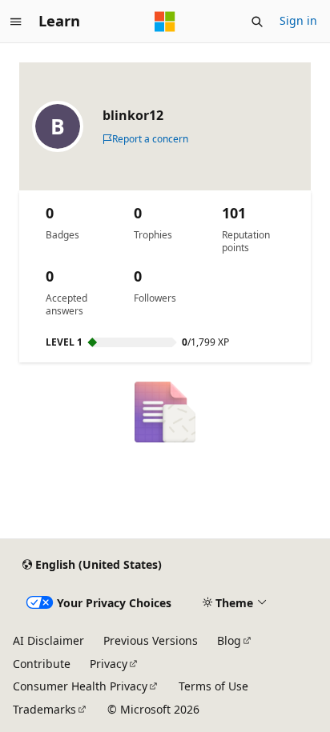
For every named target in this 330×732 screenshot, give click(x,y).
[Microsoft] (165, 21)
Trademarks (44, 709)
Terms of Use (213, 686)
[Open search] (257, 21)
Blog (229, 640)
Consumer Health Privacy (80, 686)
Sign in (298, 20)
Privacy (108, 663)
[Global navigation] (16, 21)
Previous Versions (150, 640)
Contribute (41, 663)
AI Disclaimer (48, 640)
